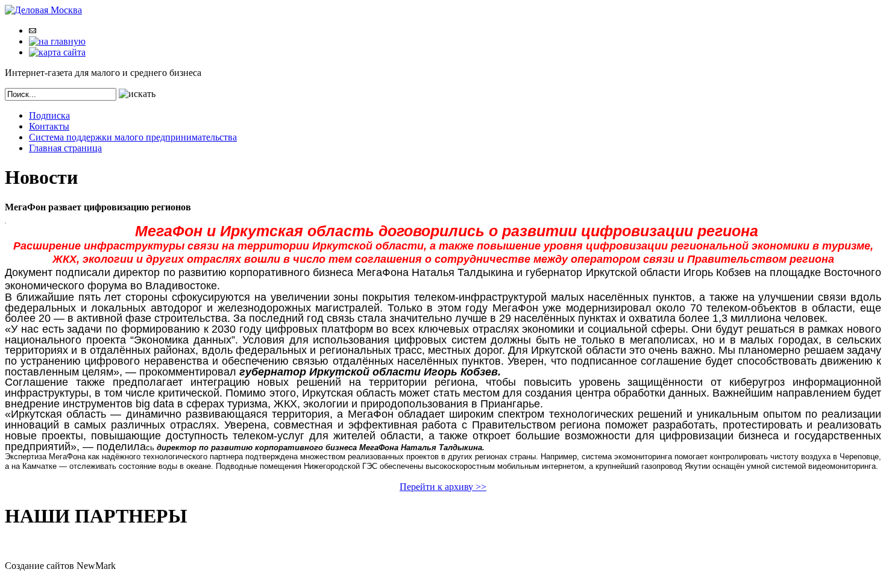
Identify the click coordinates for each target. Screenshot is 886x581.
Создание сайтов (39, 566)
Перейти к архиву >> (443, 487)
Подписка (49, 115)
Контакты (49, 126)
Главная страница (65, 148)
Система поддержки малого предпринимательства (133, 137)
